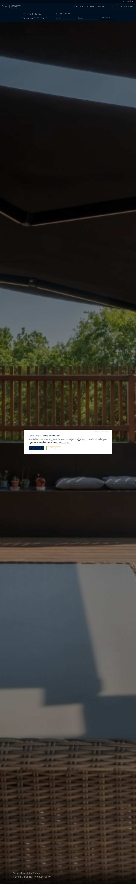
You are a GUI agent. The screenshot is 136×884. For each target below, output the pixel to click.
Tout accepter (36, 448)
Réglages (53, 448)
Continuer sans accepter (102, 432)
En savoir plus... (65, 443)
